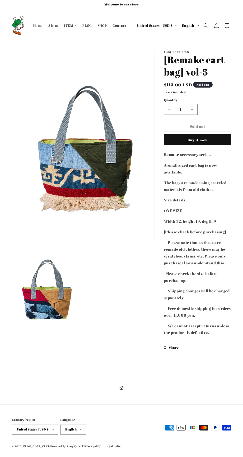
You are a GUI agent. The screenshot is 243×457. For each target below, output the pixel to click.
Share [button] (174, 347)
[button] (70, 26)
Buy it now (197, 140)
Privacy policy (91, 446)
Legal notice (114, 446)
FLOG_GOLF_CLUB (36, 446)
